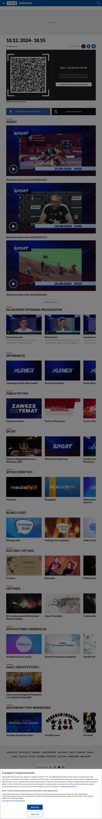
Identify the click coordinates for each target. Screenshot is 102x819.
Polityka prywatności (68, 787)
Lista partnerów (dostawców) (13, 801)
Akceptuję (35, 807)
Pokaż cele (35, 814)
